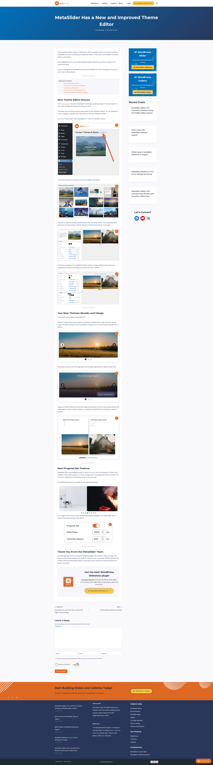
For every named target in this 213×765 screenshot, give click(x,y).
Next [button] (115, 499)
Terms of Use (58, 761)
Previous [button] (61, 499)
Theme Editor (72, 99)
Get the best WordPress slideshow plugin (76, 92)
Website (104, 653)
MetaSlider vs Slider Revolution (140, 755)
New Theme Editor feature (71, 83)
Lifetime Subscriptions (137, 726)
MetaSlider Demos (136, 708)
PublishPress (134, 736)
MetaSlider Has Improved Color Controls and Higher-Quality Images (69, 609)
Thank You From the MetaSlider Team (74, 90)
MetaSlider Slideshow (88, 580)
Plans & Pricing (135, 723)
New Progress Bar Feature (71, 88)
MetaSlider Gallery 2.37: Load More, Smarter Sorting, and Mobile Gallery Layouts (142, 110)
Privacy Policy (67, 761)
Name (58, 653)
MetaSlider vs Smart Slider (138, 752)
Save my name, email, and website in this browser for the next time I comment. (79, 658)
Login (128, 3)
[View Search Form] (156, 3)
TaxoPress (133, 739)
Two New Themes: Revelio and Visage (74, 85)
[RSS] (152, 762)
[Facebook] (154, 762)
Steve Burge (100, 30)
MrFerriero (96, 724)
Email (81, 653)
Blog (120, 3)
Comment (58, 626)
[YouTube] (157, 762)
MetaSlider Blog (135, 714)
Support (114, 3)
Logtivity (133, 742)
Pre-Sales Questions (136, 720)
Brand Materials (135, 711)
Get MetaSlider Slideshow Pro (143, 3)
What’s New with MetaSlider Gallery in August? (139, 132)
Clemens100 (97, 703)
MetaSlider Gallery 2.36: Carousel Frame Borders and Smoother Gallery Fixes (142, 193)
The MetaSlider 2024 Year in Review (111, 608)
